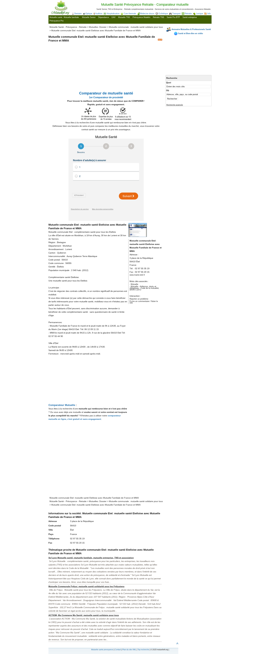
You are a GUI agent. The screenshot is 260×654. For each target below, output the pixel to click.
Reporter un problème (139, 299)
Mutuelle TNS (124, 17)
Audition (98, 13)
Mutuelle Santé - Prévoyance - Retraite (68, 27)
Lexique (199, 13)
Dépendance (103, 17)
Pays (50, 534)
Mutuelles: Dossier (98, 27)
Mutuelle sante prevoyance (102, 650)
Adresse (52, 521)
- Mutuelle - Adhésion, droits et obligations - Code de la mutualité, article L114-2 (144, 288)
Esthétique (163, 13)
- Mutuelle (134, 284)
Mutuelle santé (56, 17)
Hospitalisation (113, 13)
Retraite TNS (158, 17)
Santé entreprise (190, 17)
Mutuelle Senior (89, 17)
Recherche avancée (174, 105)
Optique (88, 13)
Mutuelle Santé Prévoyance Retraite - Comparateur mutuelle (145, 4)
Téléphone (53, 538)
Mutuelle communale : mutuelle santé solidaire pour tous (136, 27)
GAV (113, 17)
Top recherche (143, 650)
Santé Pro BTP (173, 17)
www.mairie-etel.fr (137, 275)
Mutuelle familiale (71, 17)
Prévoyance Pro (56, 21)
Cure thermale (130, 13)
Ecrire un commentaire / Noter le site (144, 302)
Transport (176, 13)
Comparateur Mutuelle (61, 405)
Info (209, 13)
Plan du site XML (129, 650)
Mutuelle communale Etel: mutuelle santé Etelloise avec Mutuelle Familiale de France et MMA (96, 30)
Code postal (54, 525)
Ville (50, 530)
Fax (50, 543)
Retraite (188, 13)
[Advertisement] (189, 55)
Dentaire (78, 13)
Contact (118, 650)
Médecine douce (147, 13)
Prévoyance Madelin (141, 17)
